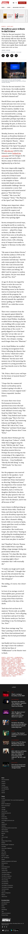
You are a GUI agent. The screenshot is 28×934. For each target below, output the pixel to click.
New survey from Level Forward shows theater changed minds (18, 766)
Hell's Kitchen (5, 829)
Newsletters (4, 904)
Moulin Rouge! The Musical (8, 844)
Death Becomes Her (6, 813)
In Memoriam (18, 657)
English (3, 814)
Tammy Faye (4, 870)
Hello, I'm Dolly (5, 831)
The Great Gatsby (6, 874)
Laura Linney (20, 663)
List (13, 692)
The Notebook (5, 881)
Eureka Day (4, 816)
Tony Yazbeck (16, 662)
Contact (3, 907)
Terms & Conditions (6, 913)
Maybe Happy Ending (6, 840)
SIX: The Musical (5, 857)
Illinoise (3, 833)
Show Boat (11, 669)
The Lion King (5, 879)
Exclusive (14, 720)
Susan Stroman (6, 662)
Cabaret (3, 807)
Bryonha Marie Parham (8, 663)
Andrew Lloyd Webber (15, 661)
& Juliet (3, 798)
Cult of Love (4, 811)
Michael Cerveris (21, 669)
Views (8, 7)
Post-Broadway (5, 789)
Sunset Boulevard (6, 866)
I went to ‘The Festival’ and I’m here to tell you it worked (19, 734)
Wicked (3, 894)
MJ (2, 839)
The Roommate (5, 889)
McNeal (3, 842)
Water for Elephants (6, 892)
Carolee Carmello (8, 671)
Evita (15, 664)
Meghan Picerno (13, 672)
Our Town (4, 852)
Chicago (3, 809)
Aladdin (3, 802)
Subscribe (22, 2)
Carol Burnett (11, 666)
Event (13, 731)
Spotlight (10, 26)
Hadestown (4, 824)
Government (15, 740)
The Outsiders (5, 883)
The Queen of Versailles (7, 887)
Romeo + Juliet (5, 855)
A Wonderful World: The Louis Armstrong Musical (13, 800)
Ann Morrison (6, 674)
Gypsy (3, 822)
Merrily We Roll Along (15, 668)
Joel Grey (4, 667)
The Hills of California (6, 876)
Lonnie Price (11, 673)
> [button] (26, 16)
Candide (4, 669)
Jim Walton (20, 673)
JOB (3, 835)
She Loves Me (21, 666)
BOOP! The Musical (6, 803)
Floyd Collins (4, 818)
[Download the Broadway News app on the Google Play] (15, 930)
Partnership (15, 699)
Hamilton (4, 826)
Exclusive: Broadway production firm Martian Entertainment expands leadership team (19, 725)
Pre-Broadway (5, 787)
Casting (3, 785)
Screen (3, 790)
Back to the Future (6, 805)
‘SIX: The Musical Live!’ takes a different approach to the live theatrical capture (18, 714)
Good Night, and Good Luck (8, 820)
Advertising (4, 909)
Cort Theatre (11, 659)
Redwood (4, 853)
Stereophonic (5, 863)
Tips (3, 911)
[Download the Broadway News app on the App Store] (6, 930)
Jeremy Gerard (6, 50)
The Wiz (3, 891)
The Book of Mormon (6, 872)
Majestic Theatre (7, 664)
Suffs (3, 865)
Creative (3, 783)
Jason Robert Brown (15, 667)
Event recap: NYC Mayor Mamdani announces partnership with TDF (19, 743)
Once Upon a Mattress (7, 848)
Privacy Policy (5, 915)
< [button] (1, 16)
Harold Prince (6, 658)
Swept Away (4, 868)
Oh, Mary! (4, 846)
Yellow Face (4, 896)
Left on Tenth (5, 837)
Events (4, 26)
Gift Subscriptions (6, 902)
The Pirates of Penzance (7, 885)
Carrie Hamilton (6, 676)
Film (13, 710)
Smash (3, 859)
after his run (8, 151)
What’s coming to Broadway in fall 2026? (18, 695)
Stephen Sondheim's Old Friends (9, 861)
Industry (3, 781)
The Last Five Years (6, 878)
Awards (3, 792)
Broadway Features (18, 7)
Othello (3, 850)
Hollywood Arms (16, 674)
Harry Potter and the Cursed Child (9, 827)
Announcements (5, 779)
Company (4, 668)
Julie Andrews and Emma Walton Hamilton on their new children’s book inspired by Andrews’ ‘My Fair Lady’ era (19, 755)
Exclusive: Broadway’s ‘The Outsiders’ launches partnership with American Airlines (19, 704)
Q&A (13, 749)
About (3, 905)
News (3, 7)
